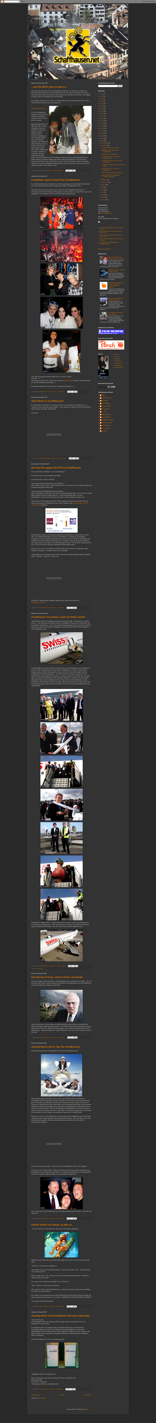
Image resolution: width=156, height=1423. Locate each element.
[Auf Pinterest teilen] (75, 171)
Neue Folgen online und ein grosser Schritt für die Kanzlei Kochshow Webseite (116, 285)
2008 (101, 138)
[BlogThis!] (68, 171)
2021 (101, 106)
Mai (103, 192)
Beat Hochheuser (107, 398)
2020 (101, 108)
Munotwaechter (106, 417)
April (103, 194)
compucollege (119, 367)
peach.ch (117, 359)
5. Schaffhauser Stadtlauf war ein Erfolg (115, 313)
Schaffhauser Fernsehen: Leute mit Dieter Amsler (58, 617)
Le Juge (104, 411)
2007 (101, 141)
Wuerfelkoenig (106, 425)
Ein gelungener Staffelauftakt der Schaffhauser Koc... (109, 243)
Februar (104, 199)
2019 (101, 111)
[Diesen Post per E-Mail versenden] (66, 171)
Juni (103, 189)
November (105, 145)
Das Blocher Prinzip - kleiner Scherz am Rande (57, 977)
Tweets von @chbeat (104, 249)
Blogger (86, 1409)
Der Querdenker (106, 406)
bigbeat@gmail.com (107, 213)
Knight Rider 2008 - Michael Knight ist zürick (116, 270)
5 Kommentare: (61, 1037)
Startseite (62, 1395)
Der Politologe (106, 403)
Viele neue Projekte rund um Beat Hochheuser (115, 299)
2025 (101, 96)
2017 (101, 116)
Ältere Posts (87, 1395)
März (103, 197)
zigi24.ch (117, 356)
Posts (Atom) (42, 1398)
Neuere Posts (36, 1395)
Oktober (104, 179)
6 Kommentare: (61, 391)
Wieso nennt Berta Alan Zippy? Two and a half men (116, 257)
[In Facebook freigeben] (73, 171)
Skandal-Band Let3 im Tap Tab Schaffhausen (55, 1046)
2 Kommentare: (62, 458)
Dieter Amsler (39, 968)
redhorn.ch (118, 361)
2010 (101, 133)
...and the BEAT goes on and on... (49, 87)
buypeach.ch (118, 363)
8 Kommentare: (60, 1218)
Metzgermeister (106, 414)
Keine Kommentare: (58, 170)
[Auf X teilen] (71, 171)
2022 (101, 104)
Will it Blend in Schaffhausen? (47, 401)
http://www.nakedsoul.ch (38, 108)
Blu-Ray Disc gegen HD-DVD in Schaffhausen (56, 467)
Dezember (105, 143)
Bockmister (105, 400)
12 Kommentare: (61, 966)
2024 (101, 99)
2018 (101, 113)
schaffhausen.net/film (38, 602)
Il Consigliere (106, 409)
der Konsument (106, 428)
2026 (101, 94)
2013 (101, 126)
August (104, 184)
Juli (103, 187)
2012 (101, 128)
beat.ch (117, 354)
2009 (101, 136)
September (105, 182)
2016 (101, 118)
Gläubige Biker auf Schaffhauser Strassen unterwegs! (60, 1315)
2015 (101, 121)
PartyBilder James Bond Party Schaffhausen (55, 180)
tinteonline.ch (118, 365)
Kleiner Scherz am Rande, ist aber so (51, 1224)
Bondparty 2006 (68, 380)
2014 (101, 123)
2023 (101, 101)
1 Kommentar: (61, 607)
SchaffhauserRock (107, 422)
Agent (103, 395)
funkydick (104, 431)
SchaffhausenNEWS (108, 420)
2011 (101, 131)
